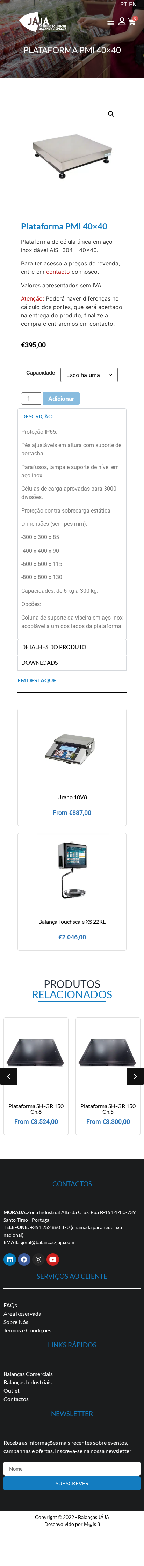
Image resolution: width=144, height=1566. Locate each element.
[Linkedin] (9, 1259)
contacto (58, 271)
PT (123, 4)
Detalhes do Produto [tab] (53, 646)
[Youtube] (52, 1259)
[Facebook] (24, 1259)
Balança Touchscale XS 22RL (72, 921)
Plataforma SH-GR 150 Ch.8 (36, 1109)
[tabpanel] (72, 531)
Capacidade (40, 372)
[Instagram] (38, 1259)
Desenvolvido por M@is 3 (72, 1524)
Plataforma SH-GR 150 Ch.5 (108, 1109)
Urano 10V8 (72, 797)
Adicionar (61, 398)
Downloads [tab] (39, 662)
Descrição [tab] (37, 416)
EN (133, 4)
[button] (110, 22)
